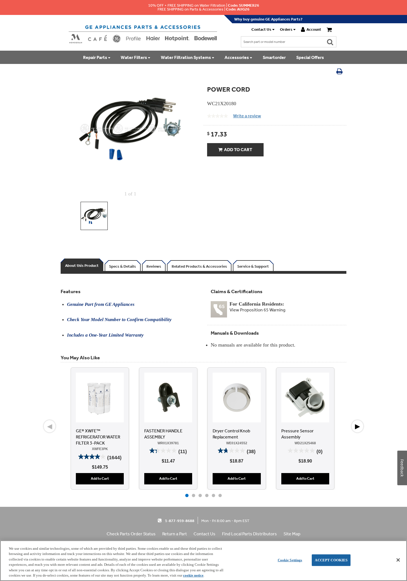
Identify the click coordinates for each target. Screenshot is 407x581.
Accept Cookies (331, 560)
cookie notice (193, 575)
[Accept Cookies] (398, 560)
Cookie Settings (290, 560)
